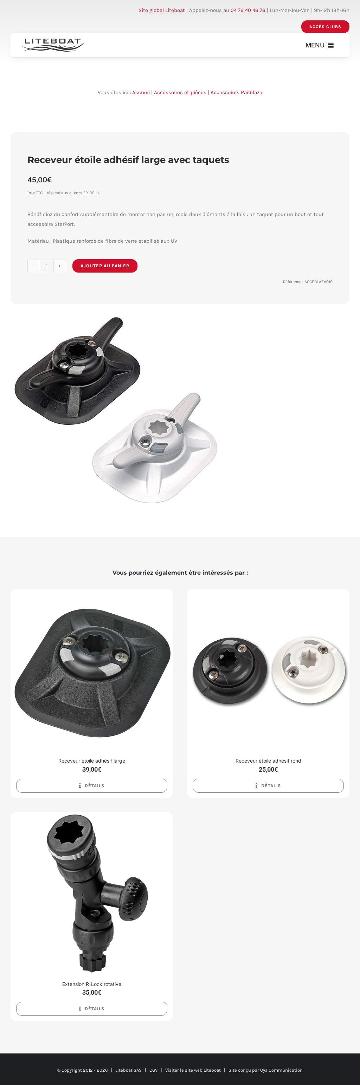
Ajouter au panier (105, 265)
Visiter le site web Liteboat (193, 1070)
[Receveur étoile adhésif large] (92, 593)
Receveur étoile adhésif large (91, 761)
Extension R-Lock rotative (91, 984)
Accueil (141, 92)
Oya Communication (281, 1070)
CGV (153, 1070)
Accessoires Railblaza (236, 92)
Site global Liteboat (162, 10)
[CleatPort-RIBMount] (116, 409)
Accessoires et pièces (180, 92)
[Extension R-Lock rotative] (92, 817)
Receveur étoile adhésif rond (268, 761)
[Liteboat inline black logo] (52, 41)
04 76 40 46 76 (248, 10)
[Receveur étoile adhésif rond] (268, 593)
